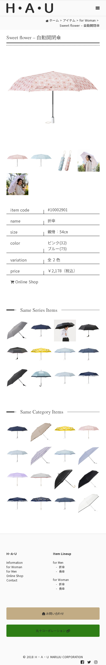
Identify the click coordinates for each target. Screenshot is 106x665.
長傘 (62, 571)
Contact (11, 580)
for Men (11, 571)
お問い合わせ (54, 613)
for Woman (14, 566)
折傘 (62, 566)
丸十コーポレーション (51, 630)
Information (14, 562)
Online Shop (26, 282)
